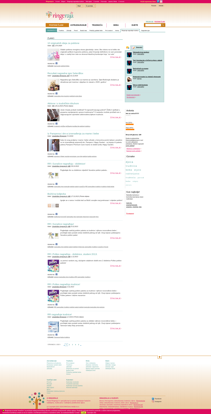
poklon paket (74, 186)
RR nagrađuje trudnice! (59, 314)
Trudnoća (97, 25)
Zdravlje (69, 30)
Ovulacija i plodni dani (54, 365)
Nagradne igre (145, 30)
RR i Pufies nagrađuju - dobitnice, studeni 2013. (72, 254)
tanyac (139, 78)
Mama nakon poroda (93, 368)
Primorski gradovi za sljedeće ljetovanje (147, 77)
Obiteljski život (90, 370)
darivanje (57, 66)
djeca (129, 162)
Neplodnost (50, 367)
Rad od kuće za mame (140, 68)
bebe (112, 186)
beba (109, 186)
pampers (57, 156)
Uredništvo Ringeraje (59, 136)
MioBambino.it (134, 408)
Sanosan (57, 337)
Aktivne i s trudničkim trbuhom (63, 103)
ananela (129, 207)
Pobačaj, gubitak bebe (96, 30)
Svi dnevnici (131, 97)
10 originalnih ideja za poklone (63, 43)
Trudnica (61, 30)
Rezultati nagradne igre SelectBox (65, 73)
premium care (75, 156)
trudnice (104, 186)
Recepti (49, 384)
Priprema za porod (72, 368)
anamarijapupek (131, 205)
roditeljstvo (133, 174)
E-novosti (121, 1)
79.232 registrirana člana (148, 1)
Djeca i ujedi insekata (140, 85)
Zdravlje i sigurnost (92, 367)
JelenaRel (140, 54)
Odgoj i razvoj (110, 363)
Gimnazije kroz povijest (141, 52)
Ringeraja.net (138, 405)
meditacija (75, 126)
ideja (67, 66)
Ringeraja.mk (138, 407)
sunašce (82, 186)
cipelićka (135, 207)
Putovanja (104, 1)
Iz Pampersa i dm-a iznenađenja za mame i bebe (73, 133)
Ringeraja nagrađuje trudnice (75, 1)
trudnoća (57, 126)
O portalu (96, 1)
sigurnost (85, 217)
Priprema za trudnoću (54, 363)
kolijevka (57, 217)
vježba (63, 126)
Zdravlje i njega (110, 365)
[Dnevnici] (133, 48)
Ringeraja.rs (134, 403)
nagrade (67, 186)
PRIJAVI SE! (149, 21)
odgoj (135, 181)
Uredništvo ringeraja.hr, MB (61, 166)
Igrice (48, 389)
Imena (117, 30)
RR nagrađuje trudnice (93, 186)
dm (81, 156)
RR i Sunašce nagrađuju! (60, 224)
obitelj (129, 185)
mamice (67, 96)
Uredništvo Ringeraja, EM (60, 76)
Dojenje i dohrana (92, 365)
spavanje (92, 217)
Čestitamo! (130, 214)
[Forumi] (127, 47)
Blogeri (63, 1)
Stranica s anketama (133, 149)
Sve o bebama (90, 363)
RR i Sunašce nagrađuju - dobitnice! (66, 163)
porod (141, 178)
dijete (137, 170)
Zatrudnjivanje (78, 25)
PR (53, 46)
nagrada (79, 217)
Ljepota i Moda (112, 1)
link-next (80, 345)
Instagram (158, 401)
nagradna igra (59, 96)
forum (106, 247)
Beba (116, 25)
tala (140, 207)
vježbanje (68, 126)
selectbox (78, 96)
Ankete (161, 6)
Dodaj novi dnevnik (133, 95)
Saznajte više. (91, 413)
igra (97, 217)
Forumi (57, 1)
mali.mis (129, 203)
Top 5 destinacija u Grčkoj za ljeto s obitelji (147, 60)
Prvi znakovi (109, 30)
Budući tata (83, 30)
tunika (89, 156)
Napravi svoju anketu (133, 151)
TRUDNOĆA (51, 30)
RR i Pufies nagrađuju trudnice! (63, 284)
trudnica (87, 126)
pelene (94, 156)
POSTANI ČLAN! (159, 21)
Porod (76, 30)
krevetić (63, 217)
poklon (82, 126)
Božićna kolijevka (56, 194)
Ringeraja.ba (140, 401)
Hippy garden (65, 156)
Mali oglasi (89, 1)
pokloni (63, 66)
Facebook (158, 399)
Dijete (135, 25)
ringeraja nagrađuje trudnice (88, 247)
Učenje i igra (109, 367)
